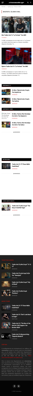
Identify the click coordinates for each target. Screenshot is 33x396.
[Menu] (3, 2)
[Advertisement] (17, 145)
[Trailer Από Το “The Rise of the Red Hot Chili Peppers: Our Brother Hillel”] (6, 325)
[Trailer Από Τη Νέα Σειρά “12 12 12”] (6, 266)
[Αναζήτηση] (28, 2)
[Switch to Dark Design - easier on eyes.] (30, 2)
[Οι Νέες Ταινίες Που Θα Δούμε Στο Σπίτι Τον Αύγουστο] (6, 116)
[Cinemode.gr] (16, 2)
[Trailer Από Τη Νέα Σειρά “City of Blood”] (6, 284)
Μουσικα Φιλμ (6, 159)
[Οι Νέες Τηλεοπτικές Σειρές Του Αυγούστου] (6, 92)
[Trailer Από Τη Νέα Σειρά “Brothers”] (6, 293)
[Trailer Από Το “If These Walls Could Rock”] (6, 166)
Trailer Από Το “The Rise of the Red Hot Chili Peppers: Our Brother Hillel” (21, 325)
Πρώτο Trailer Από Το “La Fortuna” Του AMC (15, 66)
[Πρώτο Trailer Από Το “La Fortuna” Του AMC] (16, 56)
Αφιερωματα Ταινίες (8, 109)
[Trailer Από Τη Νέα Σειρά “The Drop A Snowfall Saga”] (6, 208)
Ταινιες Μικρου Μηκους (8, 201)
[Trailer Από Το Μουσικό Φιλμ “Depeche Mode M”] (6, 336)
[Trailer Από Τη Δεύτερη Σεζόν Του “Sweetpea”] (6, 275)
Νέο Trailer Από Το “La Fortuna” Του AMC (14, 35)
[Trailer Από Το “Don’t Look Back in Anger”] (6, 316)
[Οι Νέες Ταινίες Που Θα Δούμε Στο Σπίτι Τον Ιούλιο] (6, 125)
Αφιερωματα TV (7, 85)
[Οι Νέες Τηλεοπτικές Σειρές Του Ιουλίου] (6, 101)
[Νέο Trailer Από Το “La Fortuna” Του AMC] (16, 24)
